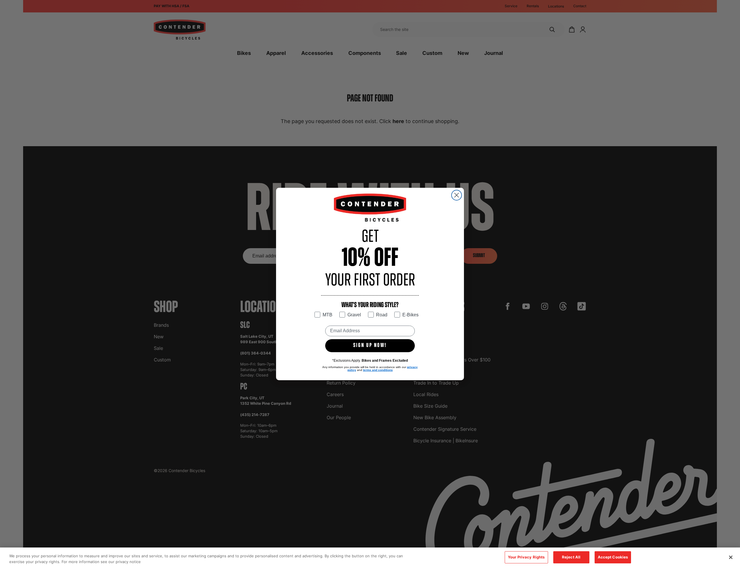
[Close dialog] (457, 195)
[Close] (730, 557)
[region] (370, 557)
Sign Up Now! (370, 345)
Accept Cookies (613, 557)
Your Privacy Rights (526, 557)
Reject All (571, 557)
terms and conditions (378, 370)
